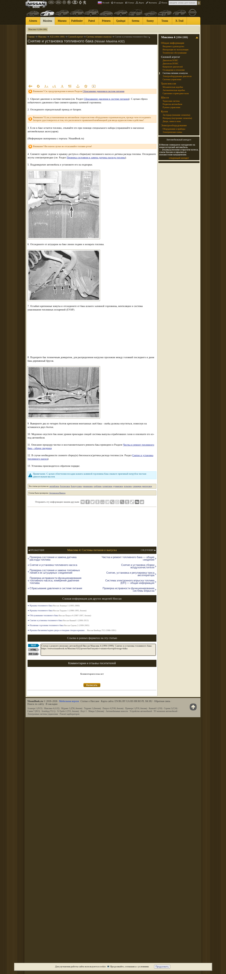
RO (139, 701)
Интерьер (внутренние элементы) (177, 118)
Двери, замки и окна (172, 121)
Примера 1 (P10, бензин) (136, 708)
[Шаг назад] (30, 86)
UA (128, 701)
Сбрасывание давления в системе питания (103, 91)
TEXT (33, 645)
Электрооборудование (174, 125)
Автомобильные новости (117, 711)
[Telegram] (107, 502)
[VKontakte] (83, 502)
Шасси (165, 97)
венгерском (147, 486)
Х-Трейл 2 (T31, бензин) (68, 711)
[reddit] (142, 502)
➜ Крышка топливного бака (54, 605)
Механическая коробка (173, 87)
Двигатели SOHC (170, 60)
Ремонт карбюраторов (69, 714)
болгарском (65, 486)
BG (120, 701)
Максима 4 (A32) (52, 708)
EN (116, 701)
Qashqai (120, 20)
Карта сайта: (107, 701)
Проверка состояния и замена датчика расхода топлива (96, 157)
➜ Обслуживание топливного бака (59, 615)
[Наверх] (192, 707)
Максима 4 (37, 29)
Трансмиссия (168, 83)
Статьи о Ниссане (90, 701)
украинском (88, 486)
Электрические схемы (172, 132)
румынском (118, 486)
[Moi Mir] (102, 502)
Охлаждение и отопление (174, 70)
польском (128, 486)
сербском (97, 486)
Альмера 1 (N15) (34, 708)
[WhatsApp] (117, 502)
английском (54, 486)
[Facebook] (87, 502)
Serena (135, 20)
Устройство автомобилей (141, 711)
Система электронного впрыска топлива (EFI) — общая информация (129, 581)
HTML (33, 650)
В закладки (118, 3)
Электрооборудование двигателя (177, 76)
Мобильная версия (69, 701)
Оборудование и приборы (174, 129)
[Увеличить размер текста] (54, 86)
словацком (137, 486)
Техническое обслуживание (175, 53)
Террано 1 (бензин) (92, 708)
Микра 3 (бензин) (96, 711)
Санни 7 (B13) (33, 711)
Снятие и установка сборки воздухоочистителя (137, 566)
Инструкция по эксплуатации (175, 49)
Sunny (150, 20)
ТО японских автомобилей (165, 711)
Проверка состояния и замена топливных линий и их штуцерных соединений (55, 571)
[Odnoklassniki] (97, 502)
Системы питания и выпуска (175, 73)
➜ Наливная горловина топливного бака (58, 625)
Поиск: (165, 3)
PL (143, 701)
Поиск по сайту (35, 704)
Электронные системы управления (42, 714)
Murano (62, 20)
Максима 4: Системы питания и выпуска (92, 550)
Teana (164, 20)
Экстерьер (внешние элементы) (176, 115)
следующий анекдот (179, 158)
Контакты (153, 3)
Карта (141, 3)
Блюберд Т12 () (48, 711)
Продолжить (162, 966)
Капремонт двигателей (173, 67)
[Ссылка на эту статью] (78, 86)
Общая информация (172, 43)
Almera (33, 20)
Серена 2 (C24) (170, 708)
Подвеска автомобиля (172, 104)
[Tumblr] (127, 502)
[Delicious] (132, 502)
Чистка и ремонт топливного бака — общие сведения (128, 558)
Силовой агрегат (170, 56)
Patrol (91, 20)
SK (146, 701)
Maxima (47, 20)
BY (124, 701)
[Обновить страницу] (38, 86)
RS (131, 701)
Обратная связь (162, 701)
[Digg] (137, 502)
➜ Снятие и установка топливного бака (58, 620)
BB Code (33, 654)
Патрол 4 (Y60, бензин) (113, 708)
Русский (105, 3)
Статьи (131, 3)
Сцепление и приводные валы (176, 93)
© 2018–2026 (42, 701)
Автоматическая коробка (174, 90)
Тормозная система (171, 101)
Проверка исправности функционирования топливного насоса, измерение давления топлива (55, 580)
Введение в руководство (173, 46)
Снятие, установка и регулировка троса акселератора (130, 574)
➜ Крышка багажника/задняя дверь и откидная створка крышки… (72, 630)
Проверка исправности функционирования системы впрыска (128, 589)
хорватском (107, 486)
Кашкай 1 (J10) (155, 708)
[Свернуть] (197, 37)
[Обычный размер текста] (62, 86)
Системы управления (172, 79)
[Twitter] (92, 502)
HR (135, 701)
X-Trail (179, 20)
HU (150, 701)
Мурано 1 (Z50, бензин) (71, 708)
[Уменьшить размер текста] (46, 86)
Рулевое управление (171, 107)
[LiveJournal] (122, 502)
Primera (106, 20)
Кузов (164, 111)
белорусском (76, 486)
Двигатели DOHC (171, 63)
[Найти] (199, 3)
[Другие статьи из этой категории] (70, 86)
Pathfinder (77, 20)
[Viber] (112, 502)
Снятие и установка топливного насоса (53, 564)
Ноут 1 (84, 711)
